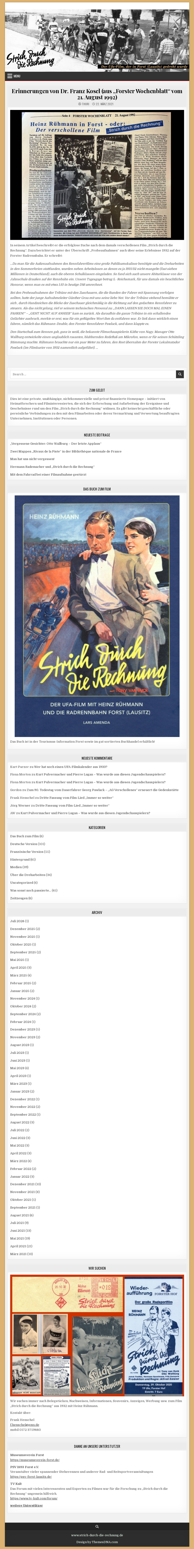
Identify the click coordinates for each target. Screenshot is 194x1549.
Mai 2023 (17, 1068)
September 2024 (23, 1014)
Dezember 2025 (22, 929)
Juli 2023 (17, 1053)
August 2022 (19, 1122)
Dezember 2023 (22, 1029)
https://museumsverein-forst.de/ (35, 1460)
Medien (16, 867)
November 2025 (22, 936)
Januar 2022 (19, 1176)
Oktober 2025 (20, 944)
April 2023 (18, 1076)
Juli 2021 (17, 1223)
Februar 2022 (20, 1169)
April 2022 (18, 1153)
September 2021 (22, 1207)
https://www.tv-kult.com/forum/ (33, 1498)
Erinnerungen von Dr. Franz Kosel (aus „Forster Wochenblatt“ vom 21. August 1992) (97, 94)
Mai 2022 (17, 1145)
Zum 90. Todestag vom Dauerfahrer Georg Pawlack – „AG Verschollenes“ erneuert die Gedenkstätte (103, 790)
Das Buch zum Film (24, 836)
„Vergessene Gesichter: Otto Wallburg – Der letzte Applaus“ (55, 443)
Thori (85, 104)
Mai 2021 (17, 1238)
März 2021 (18, 1254)
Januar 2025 (19, 991)
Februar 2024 (20, 1022)
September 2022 (23, 1114)
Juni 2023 (17, 1060)
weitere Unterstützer (26, 1505)
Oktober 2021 (20, 1200)
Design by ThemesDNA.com (97, 1542)
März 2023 (18, 1083)
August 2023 (19, 1045)
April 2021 (18, 1246)
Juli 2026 (17, 921)
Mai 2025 (17, 960)
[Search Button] (97, 1527)
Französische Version (26, 852)
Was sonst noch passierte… (30, 890)
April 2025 (18, 967)
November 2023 (22, 1037)
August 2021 (19, 1215)
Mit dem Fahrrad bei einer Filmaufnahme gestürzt (48, 474)
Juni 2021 (17, 1230)
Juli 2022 (17, 1130)
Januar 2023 (19, 1091)
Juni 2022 (17, 1138)
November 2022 (22, 1107)
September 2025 (23, 952)
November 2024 (22, 998)
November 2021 (22, 1192)
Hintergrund (20, 859)
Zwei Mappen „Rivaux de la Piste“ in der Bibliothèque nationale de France (66, 451)
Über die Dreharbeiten (27, 875)
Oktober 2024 (20, 1006)
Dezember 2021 (22, 1184)
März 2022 (18, 1161)
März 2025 (18, 975)
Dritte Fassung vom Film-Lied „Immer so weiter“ (77, 798)
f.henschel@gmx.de (24, 1425)
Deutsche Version (23, 844)
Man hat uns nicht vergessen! (32, 459)
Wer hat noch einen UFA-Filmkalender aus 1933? (70, 767)
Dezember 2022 (22, 1099)
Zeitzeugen (19, 898)
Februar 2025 (20, 983)
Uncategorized (21, 882)
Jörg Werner (20, 805)
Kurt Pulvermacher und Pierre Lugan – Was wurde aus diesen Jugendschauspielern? (101, 774)
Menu (17, 76)
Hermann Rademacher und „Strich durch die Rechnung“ (52, 467)
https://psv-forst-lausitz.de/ (31, 1476)
